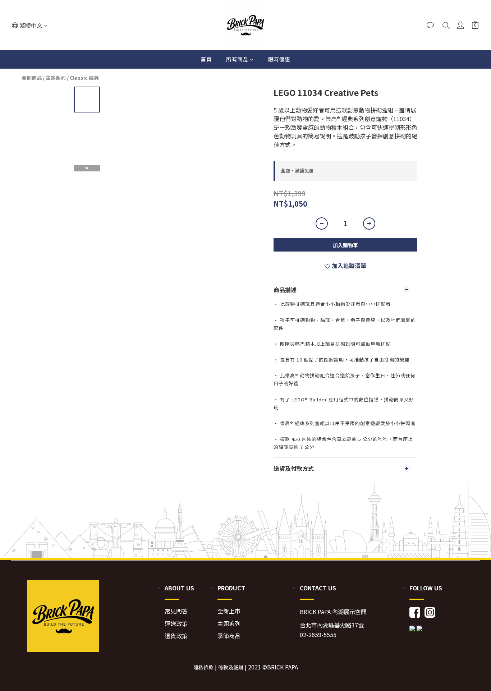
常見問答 (176, 611)
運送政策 (176, 623)
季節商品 (228, 636)
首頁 (206, 59)
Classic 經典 (84, 77)
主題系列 (56, 77)
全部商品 (32, 77)
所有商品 (237, 59)
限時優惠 (279, 59)
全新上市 (228, 611)
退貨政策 (176, 636)
